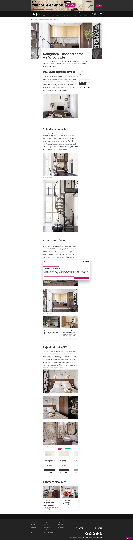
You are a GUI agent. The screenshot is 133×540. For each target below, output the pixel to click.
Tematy (32, 530)
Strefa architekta (61, 527)
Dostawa (45, 526)
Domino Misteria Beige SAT (49, 461)
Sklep (32, 526)
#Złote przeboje (83, 83)
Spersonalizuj (65, 277)
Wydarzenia (33, 527)
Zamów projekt (60, 524)
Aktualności (33, 534)
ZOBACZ (99, 5)
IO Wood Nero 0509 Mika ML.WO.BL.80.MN (122, 461)
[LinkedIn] (101, 534)
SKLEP (44, 15)
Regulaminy (46, 524)
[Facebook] (86, 534)
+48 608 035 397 (98, 525)
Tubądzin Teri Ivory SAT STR (64, 461)
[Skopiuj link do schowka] (80, 87)
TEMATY (85, 15)
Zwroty (45, 529)
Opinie (59, 522)
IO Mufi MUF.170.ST (93, 460)
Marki (32, 532)
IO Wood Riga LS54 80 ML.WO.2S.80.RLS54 (108, 461)
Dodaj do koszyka (49, 469)
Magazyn (33, 524)
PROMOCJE (49, 15)
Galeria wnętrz (34, 522)
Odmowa (51, 277)
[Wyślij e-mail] (89, 87)
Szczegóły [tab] (66, 265)
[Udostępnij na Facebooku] (84, 87)
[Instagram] (90, 534)
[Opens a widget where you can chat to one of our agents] (129, 538)
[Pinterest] (97, 534)
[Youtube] (94, 534)
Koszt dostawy (47, 527)
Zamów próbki (60, 526)
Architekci (33, 529)
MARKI (81, 15)
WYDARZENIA (69, 15)
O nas (59, 529)
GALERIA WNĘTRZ (56, 15)
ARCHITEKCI (75, 15)
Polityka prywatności (48, 534)
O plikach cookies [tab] (82, 265)
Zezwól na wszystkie (81, 277)
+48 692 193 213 (79, 525)
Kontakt (45, 522)
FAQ (58, 530)
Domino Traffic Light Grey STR (78, 461)
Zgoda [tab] (51, 265)
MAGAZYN (63, 15)
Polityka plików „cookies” (48, 532)
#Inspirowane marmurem (85, 82)
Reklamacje (46, 530)
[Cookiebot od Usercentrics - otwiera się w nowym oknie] (84, 261)
